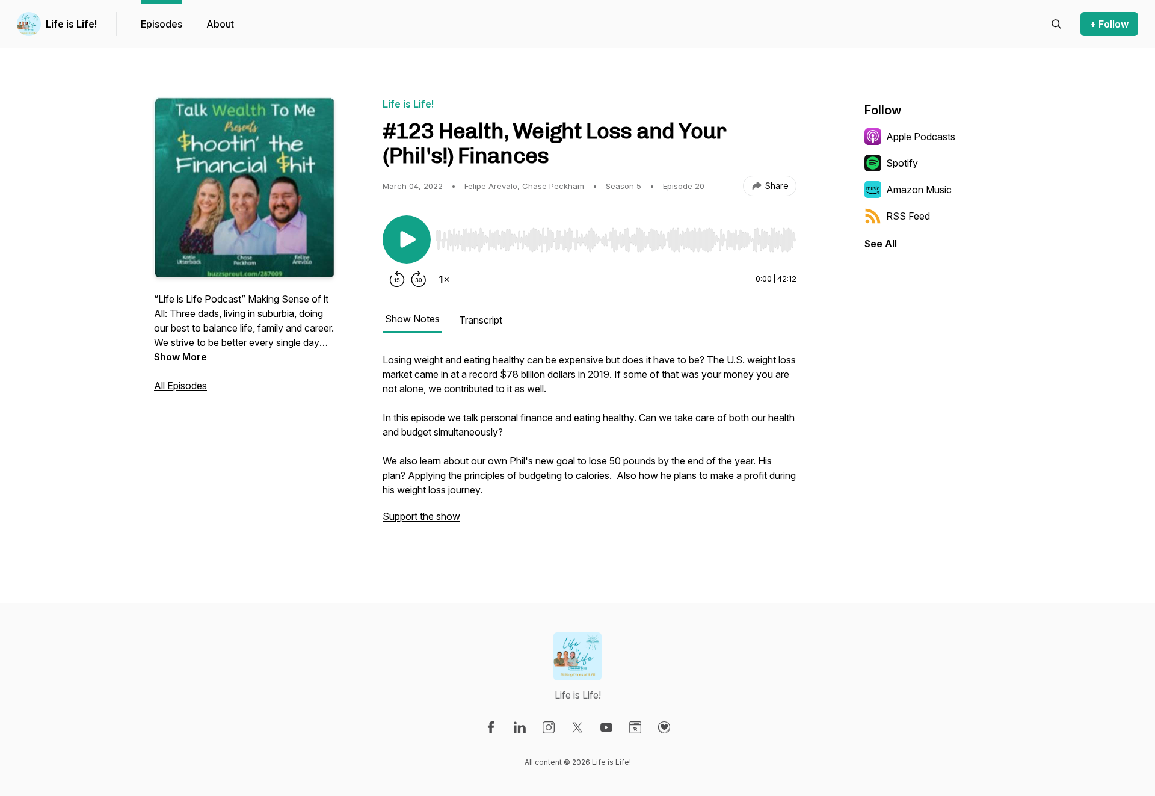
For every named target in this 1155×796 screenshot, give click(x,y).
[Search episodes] (1056, 24)
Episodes (161, 24)
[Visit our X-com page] (577, 727)
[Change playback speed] (444, 279)
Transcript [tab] (480, 320)
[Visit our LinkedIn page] (520, 727)
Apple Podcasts (920, 137)
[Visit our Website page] (635, 727)
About (220, 24)
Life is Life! (71, 24)
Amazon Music (919, 190)
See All (880, 244)
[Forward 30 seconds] (418, 279)
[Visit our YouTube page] (606, 727)
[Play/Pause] (407, 239)
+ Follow (1109, 24)
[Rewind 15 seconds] (397, 279)
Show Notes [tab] (412, 319)
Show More (180, 357)
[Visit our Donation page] (664, 727)
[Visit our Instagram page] (549, 727)
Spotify (902, 163)
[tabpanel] (589, 444)
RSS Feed (908, 216)
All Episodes (180, 386)
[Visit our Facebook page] (491, 727)
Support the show (421, 516)
